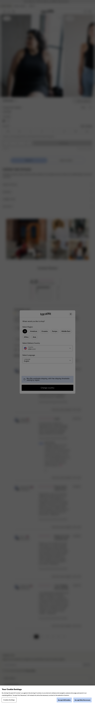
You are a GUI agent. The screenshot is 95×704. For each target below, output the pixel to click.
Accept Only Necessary (82, 700)
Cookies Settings (9, 700)
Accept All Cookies (64, 700)
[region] (47, 694)
